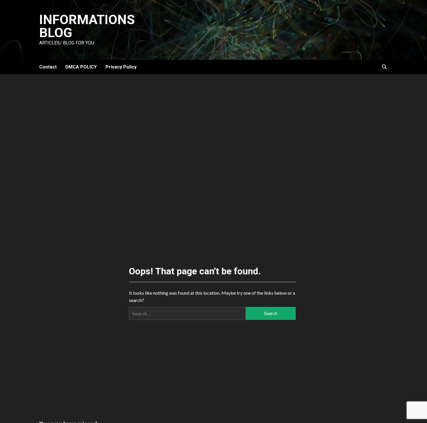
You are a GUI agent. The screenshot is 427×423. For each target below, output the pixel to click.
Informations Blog (87, 26)
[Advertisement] (213, 117)
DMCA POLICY (81, 67)
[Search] (384, 67)
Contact (48, 67)
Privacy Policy (121, 67)
